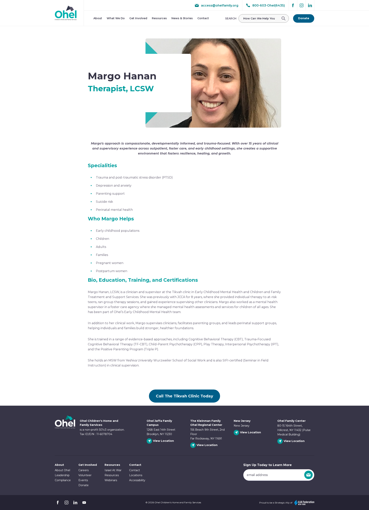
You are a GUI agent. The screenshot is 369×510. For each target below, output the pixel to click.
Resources (159, 18)
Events (83, 480)
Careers (83, 470)
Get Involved (138, 18)
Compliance (63, 480)
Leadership (62, 475)
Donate (303, 18)
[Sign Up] (308, 475)
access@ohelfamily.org (219, 5)
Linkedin (310, 5)
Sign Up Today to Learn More (267, 465)
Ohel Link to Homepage (65, 424)
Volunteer (84, 475)
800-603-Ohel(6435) (268, 5)
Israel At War (113, 470)
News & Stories (182, 18)
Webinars (111, 480)
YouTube (84, 502)
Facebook (293, 5)
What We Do (116, 18)
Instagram (301, 5)
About (97, 18)
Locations (135, 475)
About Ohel (62, 470)
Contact (203, 18)
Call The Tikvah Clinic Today (184, 396)
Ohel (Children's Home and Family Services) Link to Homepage (65, 13)
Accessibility (137, 480)
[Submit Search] (284, 18)
